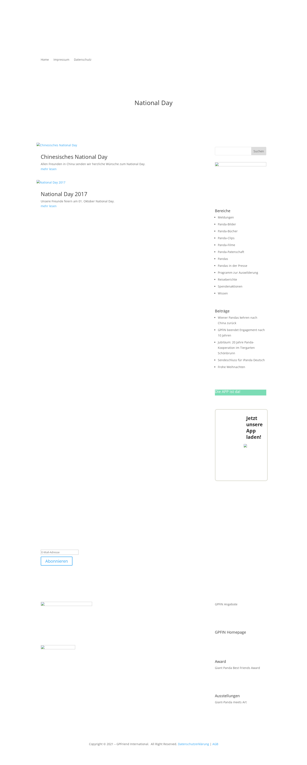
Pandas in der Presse (232, 266)
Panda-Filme (226, 245)
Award (220, 661)
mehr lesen (49, 169)
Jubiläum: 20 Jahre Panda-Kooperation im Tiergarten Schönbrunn (236, 347)
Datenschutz (82, 60)
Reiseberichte (227, 279)
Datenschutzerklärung (193, 744)
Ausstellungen (227, 695)
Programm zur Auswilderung (238, 273)
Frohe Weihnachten (231, 367)
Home (45, 60)
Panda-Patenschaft (231, 252)
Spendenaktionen (230, 286)
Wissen (223, 293)
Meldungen (226, 217)
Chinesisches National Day (74, 156)
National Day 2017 (64, 194)
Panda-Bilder (227, 224)
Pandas (223, 259)
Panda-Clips (226, 238)
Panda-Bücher (228, 231)
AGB (215, 744)
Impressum (61, 60)
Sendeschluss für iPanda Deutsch (241, 360)
